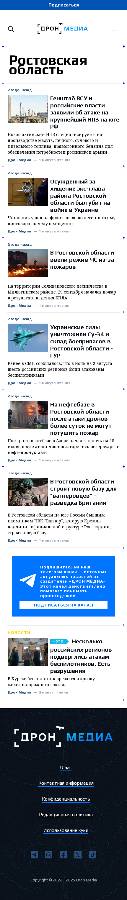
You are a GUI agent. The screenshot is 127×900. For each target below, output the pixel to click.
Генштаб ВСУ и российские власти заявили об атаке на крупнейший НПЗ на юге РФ (84, 112)
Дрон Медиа (19, 160)
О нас (65, 767)
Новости (19, 632)
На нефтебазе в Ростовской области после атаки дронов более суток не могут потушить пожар (81, 418)
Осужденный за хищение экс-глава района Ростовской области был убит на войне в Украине (80, 195)
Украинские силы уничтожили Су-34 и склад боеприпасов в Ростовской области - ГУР (81, 341)
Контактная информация (66, 783)
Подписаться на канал (63, 605)
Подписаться (63, 5)
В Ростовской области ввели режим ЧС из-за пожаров (82, 259)
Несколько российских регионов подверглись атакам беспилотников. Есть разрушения (81, 656)
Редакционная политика (66, 814)
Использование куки (65, 830)
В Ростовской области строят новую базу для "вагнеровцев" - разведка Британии (83, 492)
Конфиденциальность (66, 799)
